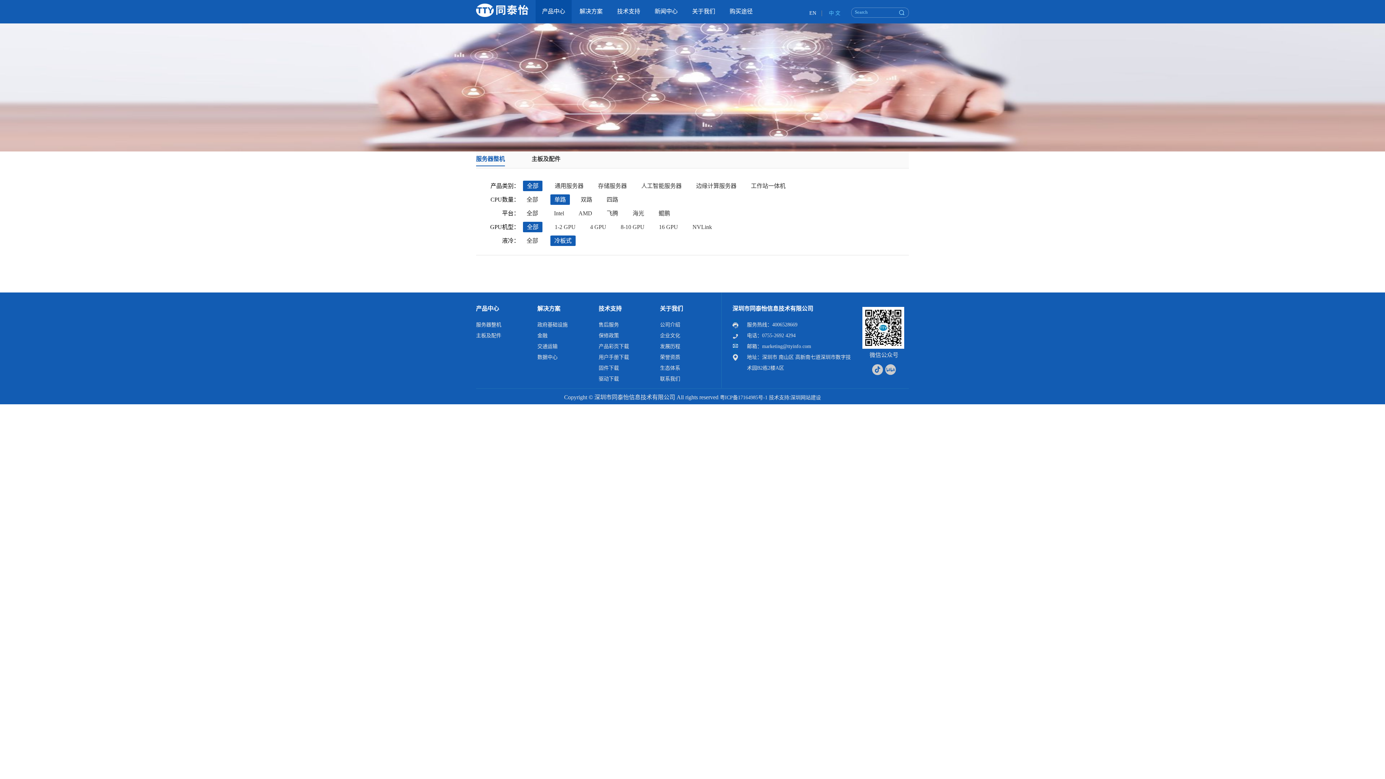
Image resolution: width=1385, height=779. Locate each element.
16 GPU (668, 227)
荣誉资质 (670, 357)
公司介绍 (670, 324)
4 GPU (598, 227)
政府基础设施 (552, 324)
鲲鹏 (664, 213)
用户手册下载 (614, 357)
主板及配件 (546, 159)
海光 (638, 213)
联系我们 (670, 379)
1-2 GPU (565, 227)
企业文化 (670, 335)
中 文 (834, 13)
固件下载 (609, 368)
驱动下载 (609, 379)
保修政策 (609, 335)
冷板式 (563, 241)
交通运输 (547, 346)
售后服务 (609, 324)
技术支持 (610, 308)
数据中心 (547, 357)
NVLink (702, 227)
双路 (586, 200)
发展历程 (670, 346)
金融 (542, 335)
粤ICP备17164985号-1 (744, 397)
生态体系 (670, 368)
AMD (585, 213)
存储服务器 (612, 186)
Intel (559, 213)
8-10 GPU (633, 227)
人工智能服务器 (661, 186)
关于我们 (671, 308)
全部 (532, 186)
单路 (560, 200)
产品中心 (487, 308)
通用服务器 (569, 186)
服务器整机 (490, 159)
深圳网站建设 (806, 397)
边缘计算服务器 (716, 186)
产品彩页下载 (614, 346)
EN (812, 13)
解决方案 (548, 308)
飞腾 (612, 213)
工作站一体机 (768, 186)
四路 (612, 200)
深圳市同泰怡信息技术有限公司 (773, 308)
